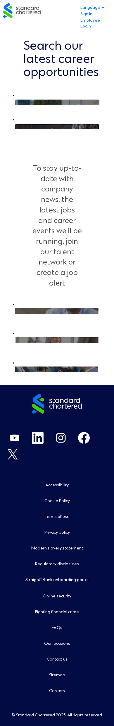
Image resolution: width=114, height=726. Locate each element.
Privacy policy (57, 532)
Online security (57, 596)
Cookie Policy (57, 501)
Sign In (86, 14)
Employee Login (90, 23)
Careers (57, 691)
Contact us (57, 659)
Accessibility (57, 485)
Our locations (57, 643)
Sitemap (57, 675)
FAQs (57, 627)
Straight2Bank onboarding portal (57, 580)
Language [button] (90, 7)
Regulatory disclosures (57, 564)
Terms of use (57, 516)
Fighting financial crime (57, 612)
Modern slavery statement (57, 548)
